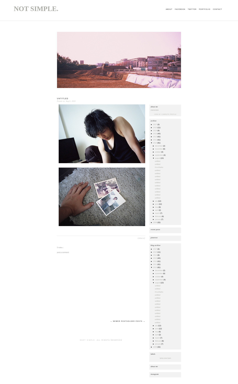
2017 (155, 125)
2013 (155, 134)
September (159, 155)
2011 (155, 140)
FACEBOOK (180, 9)
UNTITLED (157, 161)
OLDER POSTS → (136, 321)
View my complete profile (165, 114)
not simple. (36, 9)
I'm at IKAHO (159, 167)
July (156, 201)
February (158, 216)
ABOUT (169, 9)
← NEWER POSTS (119, 321)
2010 (155, 143)
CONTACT (217, 9)
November (159, 149)
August (158, 158)
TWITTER (192, 9)
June (157, 204)
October (158, 152)
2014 (155, 131)
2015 (155, 128)
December (159, 146)
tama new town (165, 358)
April (157, 210)
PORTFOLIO (204, 9)
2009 (155, 222)
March (157, 213)
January (158, 219)
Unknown (155, 110)
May (157, 207)
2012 (155, 137)
